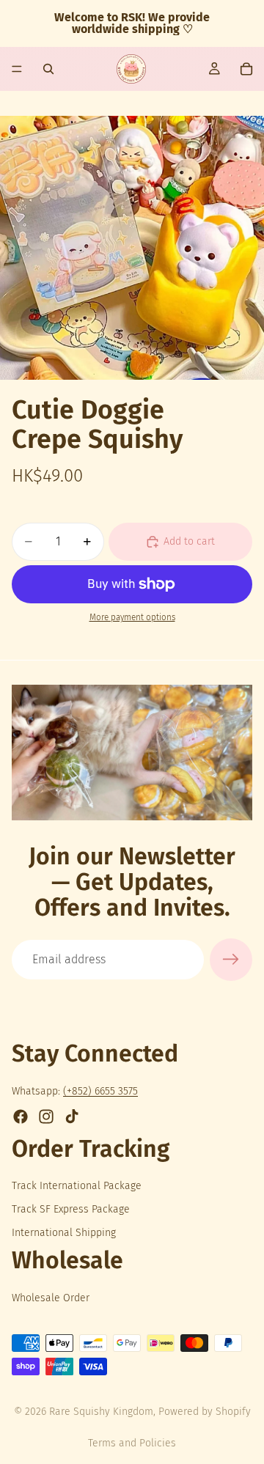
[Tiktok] (72, 1116)
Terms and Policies (132, 1443)
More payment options (132, 617)
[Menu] (17, 69)
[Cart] (246, 69)
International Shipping (64, 1232)
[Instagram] (46, 1116)
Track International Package (77, 1186)
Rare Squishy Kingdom (101, 1411)
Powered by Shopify (204, 1411)
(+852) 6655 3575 (100, 1091)
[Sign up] (231, 959)
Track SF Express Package (71, 1209)
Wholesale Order (50, 1298)
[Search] (48, 69)
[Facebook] (20, 1116)
